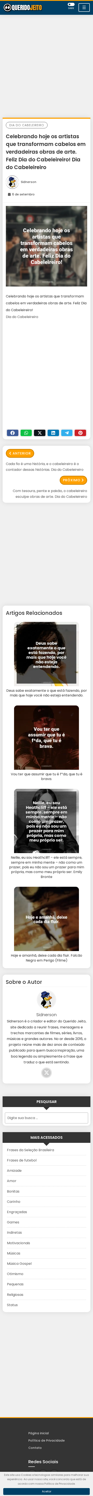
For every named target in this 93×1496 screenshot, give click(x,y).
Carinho (13, 1201)
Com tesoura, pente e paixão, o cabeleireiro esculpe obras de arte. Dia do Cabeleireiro (50, 493)
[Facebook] (12, 433)
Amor (11, 1180)
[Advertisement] (46, 67)
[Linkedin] (53, 433)
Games (13, 1222)
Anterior (22, 453)
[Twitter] (39, 433)
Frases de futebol (22, 1160)
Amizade (14, 1170)
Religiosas (15, 1294)
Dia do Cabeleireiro (26, 125)
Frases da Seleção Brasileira (30, 1150)
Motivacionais (18, 1243)
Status (12, 1304)
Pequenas (15, 1284)
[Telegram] (67, 433)
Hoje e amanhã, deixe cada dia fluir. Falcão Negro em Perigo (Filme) (46, 958)
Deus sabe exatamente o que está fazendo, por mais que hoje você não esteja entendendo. (46, 693)
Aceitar (46, 1491)
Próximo (71, 480)
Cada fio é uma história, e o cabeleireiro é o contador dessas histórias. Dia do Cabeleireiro (44, 466)
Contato (35, 1448)
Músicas (13, 1253)
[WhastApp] (26, 433)
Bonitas (13, 1191)
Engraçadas (17, 1211)
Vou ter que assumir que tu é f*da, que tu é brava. (46, 776)
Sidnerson (28, 182)
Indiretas (14, 1232)
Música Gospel (19, 1263)
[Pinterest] (80, 433)
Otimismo (15, 1273)
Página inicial (38, 1433)
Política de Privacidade (46, 1440)
